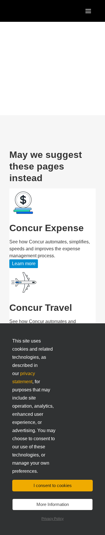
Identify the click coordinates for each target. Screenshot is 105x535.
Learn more (24, 263)
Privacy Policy (52, 519)
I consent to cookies (53, 485)
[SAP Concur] (36, 11)
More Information (52, 504)
